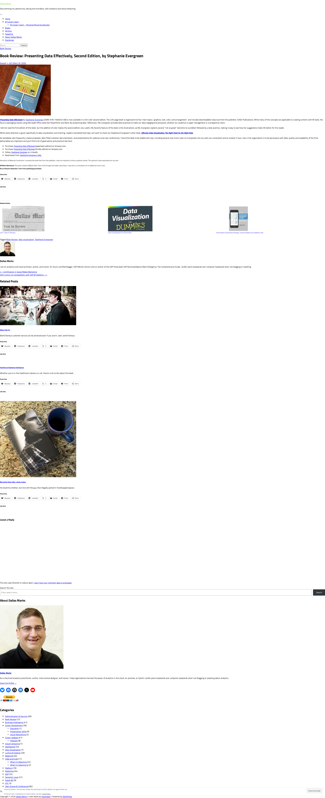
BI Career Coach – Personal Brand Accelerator (30, 24)
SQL (7, 783)
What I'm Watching (18, 761)
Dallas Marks (5, 3)
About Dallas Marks (13, 37)
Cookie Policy (46, 794)
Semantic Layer (12, 777)
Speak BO (9, 780)
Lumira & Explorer (13, 752)
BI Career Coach (12, 21)
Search (319, 592)
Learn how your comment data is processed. (53, 582)
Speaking (9, 34)
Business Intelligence (14, 722)
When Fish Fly (5, 330)
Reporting (9, 771)
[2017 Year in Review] (52, 218)
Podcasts (14, 740)
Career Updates (11, 737)
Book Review (5, 48)
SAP (7, 774)
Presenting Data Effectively (24, 146)
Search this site (6, 587)
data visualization (26, 239)
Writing (8, 30)
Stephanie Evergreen (35, 119)
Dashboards (10, 746)
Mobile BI (9, 755)
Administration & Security (16, 716)
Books (7, 27)
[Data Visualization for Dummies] (161, 218)
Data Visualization (13, 749)
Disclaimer (9, 40)
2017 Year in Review (7, 232)
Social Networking (18, 734)
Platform (9, 768)
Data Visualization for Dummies (120, 232)
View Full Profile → (8, 683)
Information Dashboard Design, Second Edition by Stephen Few (239, 232)
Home (7, 18)
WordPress (67, 796)
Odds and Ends (11, 758)
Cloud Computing (12, 743)
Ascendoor (46, 796)
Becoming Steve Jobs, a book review (13, 482)
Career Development (14, 725)
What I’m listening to (19, 765)
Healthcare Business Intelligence (12, 367)
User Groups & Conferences (17, 786)
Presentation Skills (18, 731)
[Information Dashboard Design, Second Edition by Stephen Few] (269, 218)
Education (14, 728)
